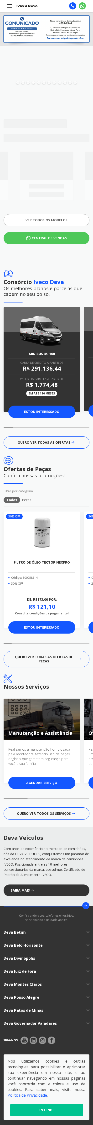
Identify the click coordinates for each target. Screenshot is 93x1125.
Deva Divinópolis (19, 958)
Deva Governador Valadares (30, 1023)
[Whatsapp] (82, 5)
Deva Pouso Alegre (21, 997)
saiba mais (20, 890)
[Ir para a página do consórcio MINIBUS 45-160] (42, 329)
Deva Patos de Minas (23, 1010)
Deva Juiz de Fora (20, 971)
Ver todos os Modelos (46, 220)
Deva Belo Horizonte (23, 945)
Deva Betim (15, 932)
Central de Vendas (49, 238)
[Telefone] (72, 5)
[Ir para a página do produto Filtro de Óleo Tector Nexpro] (42, 534)
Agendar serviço (41, 782)
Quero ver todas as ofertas (44, 442)
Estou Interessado (41, 411)
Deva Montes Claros (23, 984)
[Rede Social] (24, 1040)
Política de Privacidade (27, 1095)
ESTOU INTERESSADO (41, 627)
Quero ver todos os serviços (44, 813)
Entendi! (46, 1110)
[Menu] (10, 5)
